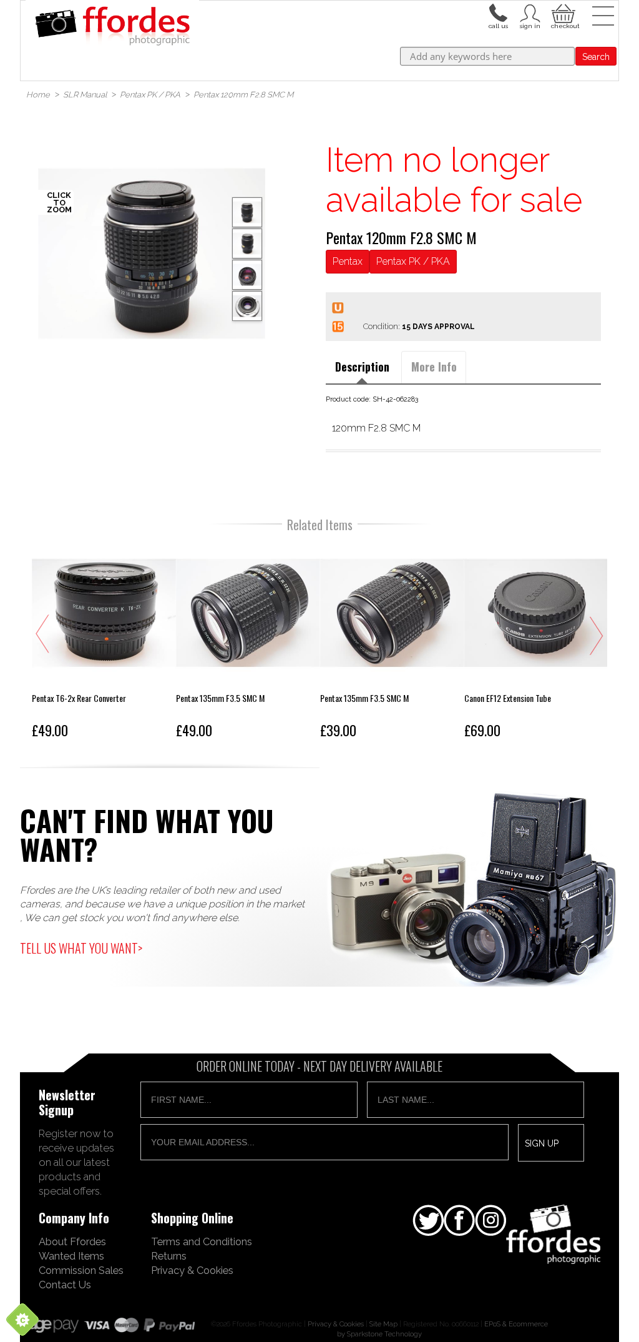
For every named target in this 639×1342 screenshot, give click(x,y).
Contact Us (65, 1284)
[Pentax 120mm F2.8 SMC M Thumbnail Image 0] (151, 253)
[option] (151, 253)
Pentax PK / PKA (413, 261)
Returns (169, 1256)
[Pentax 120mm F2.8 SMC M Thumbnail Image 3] (247, 306)
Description (362, 366)
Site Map (383, 1324)
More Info (434, 366)
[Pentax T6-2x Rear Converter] (104, 642)
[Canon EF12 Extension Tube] (536, 642)
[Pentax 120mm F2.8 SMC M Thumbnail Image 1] (247, 244)
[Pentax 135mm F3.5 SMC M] (248, 642)
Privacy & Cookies (192, 1270)
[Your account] (498, 12)
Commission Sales (81, 1270)
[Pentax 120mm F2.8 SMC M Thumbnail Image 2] (247, 275)
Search (596, 57)
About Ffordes (72, 1241)
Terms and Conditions (201, 1241)
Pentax (348, 261)
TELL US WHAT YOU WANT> (81, 948)
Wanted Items (71, 1256)
